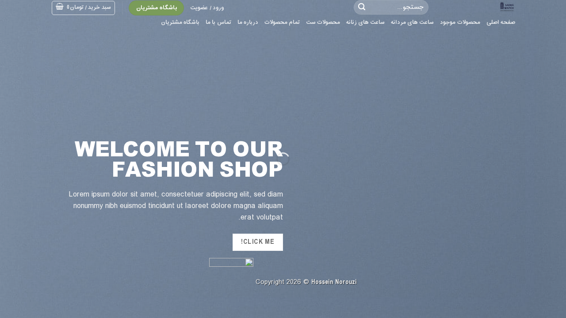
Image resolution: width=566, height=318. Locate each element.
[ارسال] (361, 7)
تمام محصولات (282, 22)
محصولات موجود (460, 22)
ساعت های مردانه (412, 22)
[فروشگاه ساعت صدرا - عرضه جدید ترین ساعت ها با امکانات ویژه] (478, 6)
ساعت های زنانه (365, 22)
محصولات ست (323, 22)
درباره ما (247, 22)
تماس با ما (218, 22)
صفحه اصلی (500, 22)
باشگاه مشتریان (180, 22)
